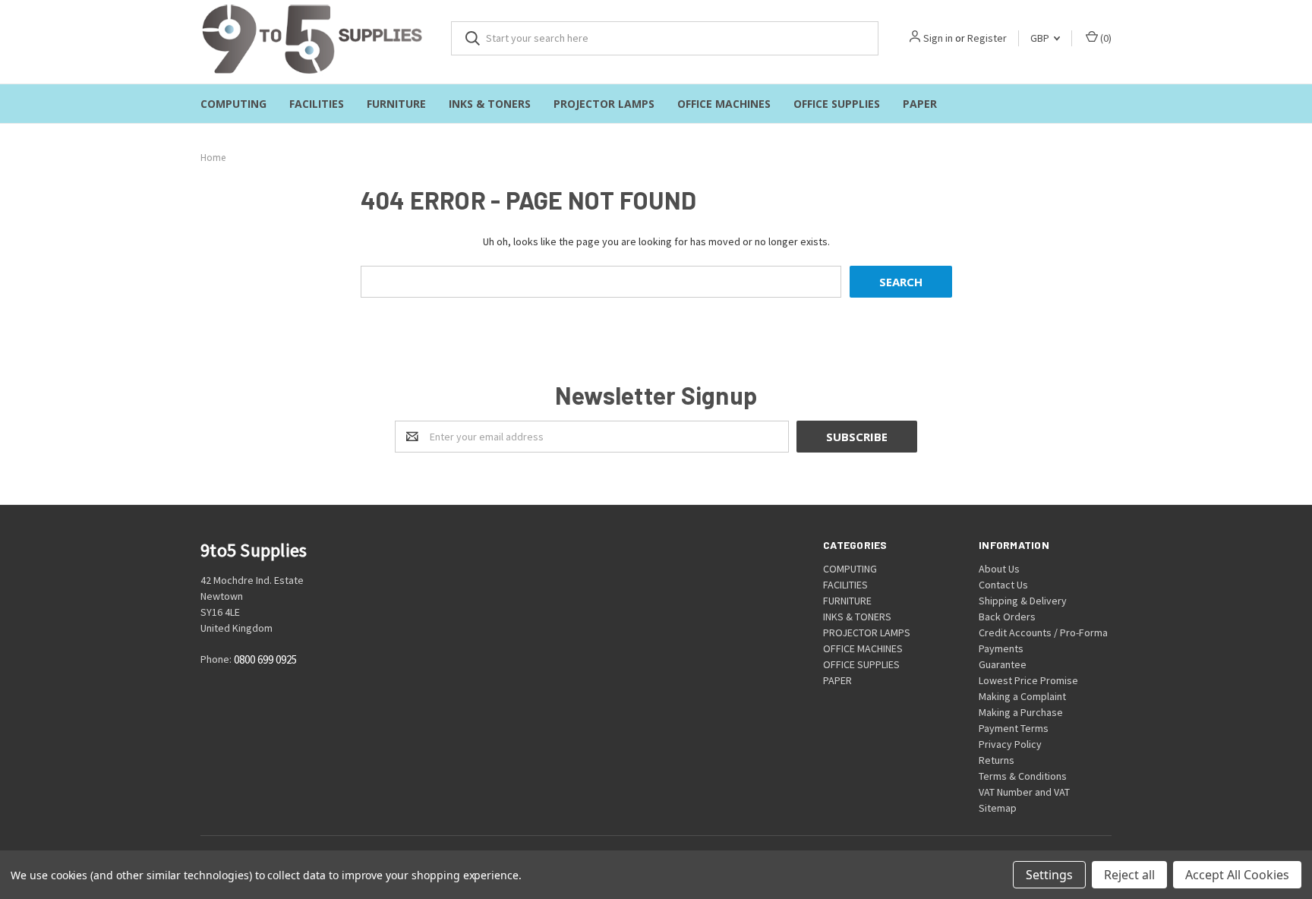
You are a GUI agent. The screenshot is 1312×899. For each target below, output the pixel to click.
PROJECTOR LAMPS (604, 103)
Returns (996, 760)
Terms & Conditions (1023, 776)
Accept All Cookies (1237, 874)
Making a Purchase (1021, 712)
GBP (1041, 38)
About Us (999, 569)
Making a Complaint (1022, 696)
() (1105, 38)
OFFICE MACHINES (724, 103)
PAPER (920, 103)
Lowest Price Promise (1028, 680)
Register (987, 38)
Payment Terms (1014, 728)
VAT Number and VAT (1024, 792)
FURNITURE (396, 103)
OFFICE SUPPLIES (836, 103)
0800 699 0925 (265, 660)
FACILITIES (316, 103)
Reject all (1129, 874)
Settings (1049, 874)
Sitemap (998, 808)
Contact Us (1003, 584)
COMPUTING (233, 103)
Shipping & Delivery (1023, 600)
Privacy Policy (1010, 744)
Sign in (938, 38)
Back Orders (1007, 616)
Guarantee (1003, 664)
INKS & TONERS (490, 103)
